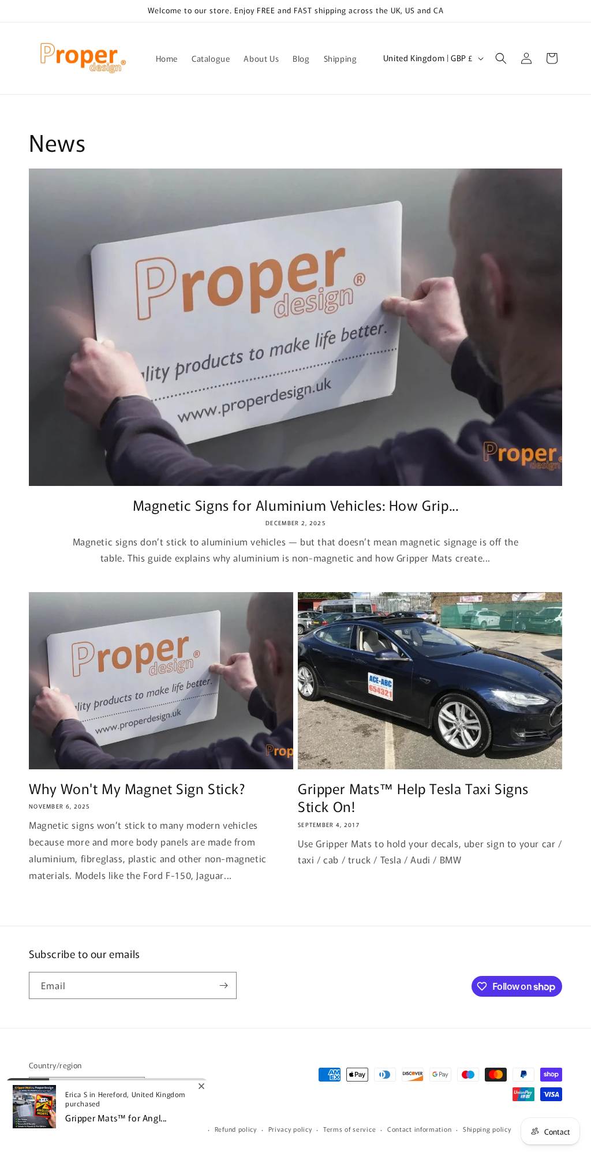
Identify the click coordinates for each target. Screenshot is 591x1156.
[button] (501, 58)
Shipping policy (487, 1128)
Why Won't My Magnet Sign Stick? (137, 788)
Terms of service (349, 1128)
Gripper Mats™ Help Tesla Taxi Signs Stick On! (413, 797)
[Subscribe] (223, 985)
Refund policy (236, 1128)
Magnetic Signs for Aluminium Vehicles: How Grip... (296, 505)
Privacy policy (290, 1128)
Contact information (419, 1128)
